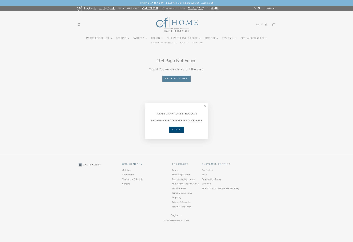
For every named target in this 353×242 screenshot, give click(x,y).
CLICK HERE (195, 120)
